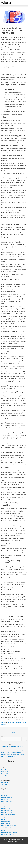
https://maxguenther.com (7, 792)
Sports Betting (4, 784)
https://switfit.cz (5, 793)
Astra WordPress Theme (16, 841)
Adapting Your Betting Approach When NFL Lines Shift (13, 756)
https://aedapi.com (5, 821)
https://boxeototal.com (6, 829)
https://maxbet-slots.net (6, 806)
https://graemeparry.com (6, 830)
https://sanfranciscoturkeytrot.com (9, 832)
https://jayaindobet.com (6, 797)
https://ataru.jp (4, 819)
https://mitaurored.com (6, 816)
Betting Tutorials (5, 35)
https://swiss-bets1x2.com (7, 801)
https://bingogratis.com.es (7, 810)
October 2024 (4, 775)
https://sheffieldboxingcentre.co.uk (9, 825)
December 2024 (5, 771)
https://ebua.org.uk (5, 823)
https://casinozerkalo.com (7, 805)
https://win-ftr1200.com (6, 812)
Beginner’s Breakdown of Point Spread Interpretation (12, 754)
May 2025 (3, 769)
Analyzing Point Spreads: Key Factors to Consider (12, 750)
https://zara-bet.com (6, 808)
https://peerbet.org (5, 799)
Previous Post (14, 729)
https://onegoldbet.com (6, 803)
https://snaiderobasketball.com (8, 814)
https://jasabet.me (5, 795)
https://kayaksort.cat (6, 817)
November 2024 (5, 773)
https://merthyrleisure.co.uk (7, 834)
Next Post (14, 732)
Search (3, 736)
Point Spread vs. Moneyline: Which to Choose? (11, 752)
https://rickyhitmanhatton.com (8, 827)
